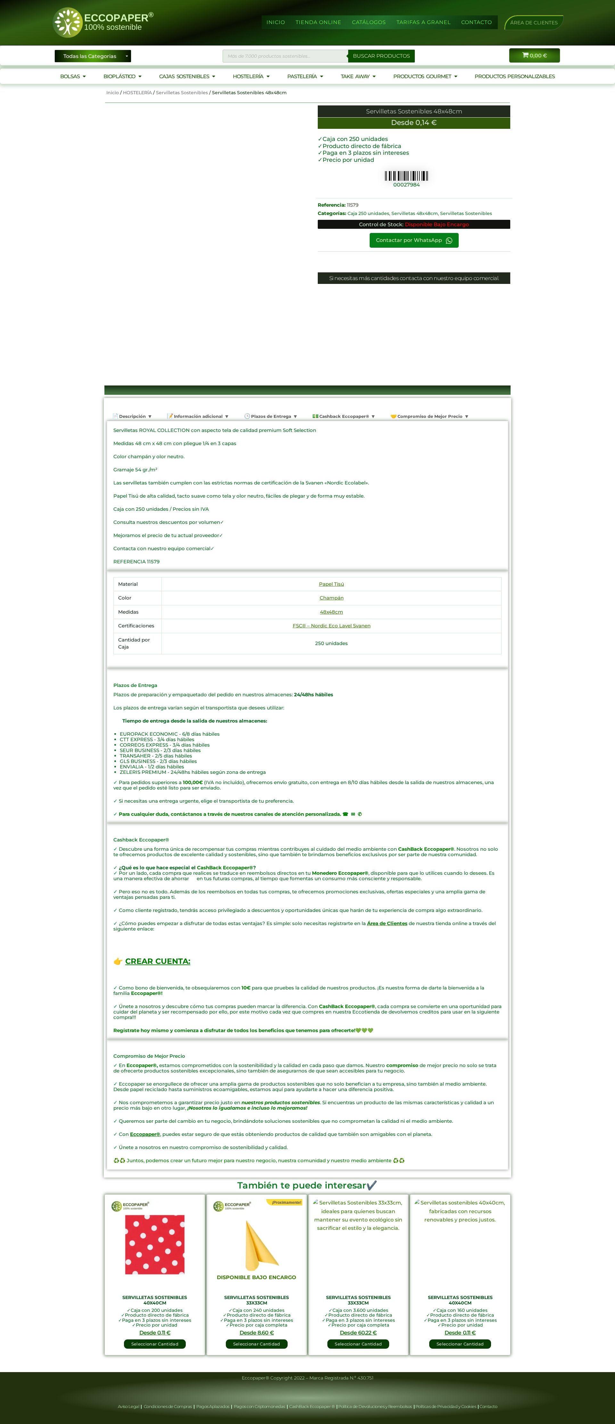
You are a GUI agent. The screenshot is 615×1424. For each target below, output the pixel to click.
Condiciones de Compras (168, 1406)
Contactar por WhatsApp (409, 240)
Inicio (112, 92)
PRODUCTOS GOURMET (422, 76)
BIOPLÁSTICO (119, 76)
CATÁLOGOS (369, 22)
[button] (534, 22)
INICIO (275, 22)
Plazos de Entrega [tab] (270, 416)
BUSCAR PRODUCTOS (381, 56)
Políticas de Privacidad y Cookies (446, 1406)
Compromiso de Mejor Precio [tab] (429, 416)
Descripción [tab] (132, 416)
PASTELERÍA (302, 76)
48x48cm (331, 612)
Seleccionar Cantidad (256, 1343)
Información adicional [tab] (198, 416)
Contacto (488, 1406)
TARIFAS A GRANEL (424, 22)
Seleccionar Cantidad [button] (154, 1343)
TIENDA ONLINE (318, 22)
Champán (332, 598)
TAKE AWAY (355, 76)
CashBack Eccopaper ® (312, 1406)
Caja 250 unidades (368, 213)
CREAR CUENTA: (157, 961)
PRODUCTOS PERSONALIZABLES (515, 76)
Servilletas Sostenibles (182, 92)
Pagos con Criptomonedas (260, 1406)
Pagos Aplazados (213, 1406)
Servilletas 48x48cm (414, 213)
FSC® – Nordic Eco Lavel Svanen (332, 626)
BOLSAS (69, 76)
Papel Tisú (331, 584)
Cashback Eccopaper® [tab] (343, 416)
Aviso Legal (129, 1406)
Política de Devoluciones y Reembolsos (375, 1406)
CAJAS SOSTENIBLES (184, 76)
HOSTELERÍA (248, 76)
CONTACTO (476, 22)
